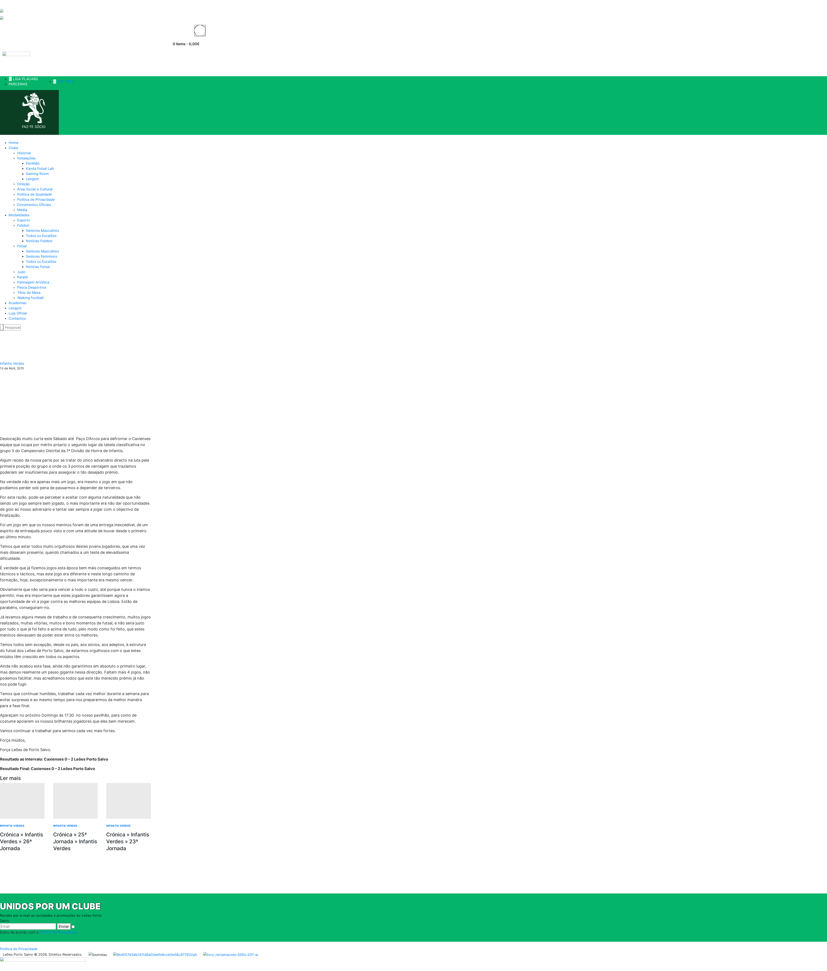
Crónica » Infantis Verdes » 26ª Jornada (21, 841)
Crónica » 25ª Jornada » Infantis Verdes (75, 841)
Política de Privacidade (58, 932)
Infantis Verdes (12, 363)
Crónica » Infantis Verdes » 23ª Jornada (127, 841)
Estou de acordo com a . (39, 932)
